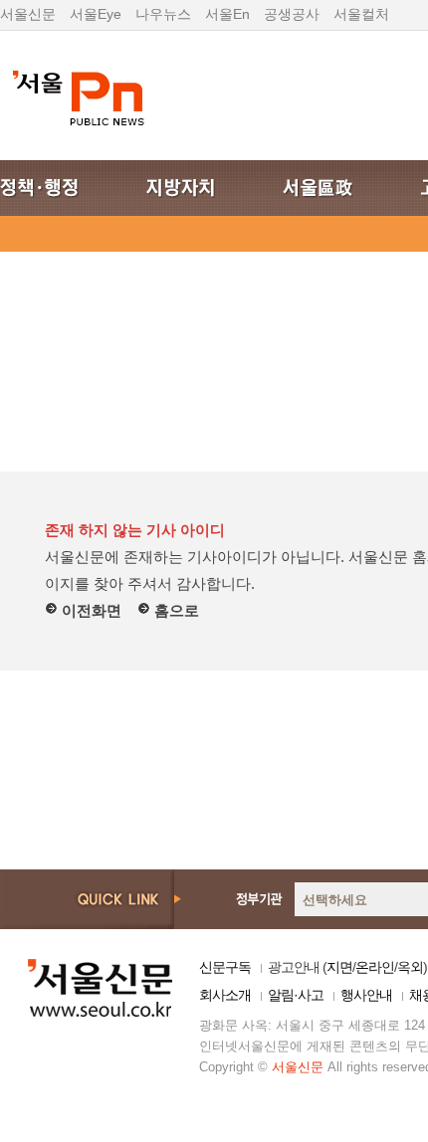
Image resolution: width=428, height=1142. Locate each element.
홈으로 (174, 610)
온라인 (374, 967)
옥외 (410, 967)
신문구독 (225, 967)
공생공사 (292, 14)
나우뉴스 (163, 14)
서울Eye (95, 14)
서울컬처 (361, 14)
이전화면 (89, 610)
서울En (227, 14)
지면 (339, 967)
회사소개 (225, 995)
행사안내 (366, 995)
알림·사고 (295, 995)
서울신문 (28, 14)
